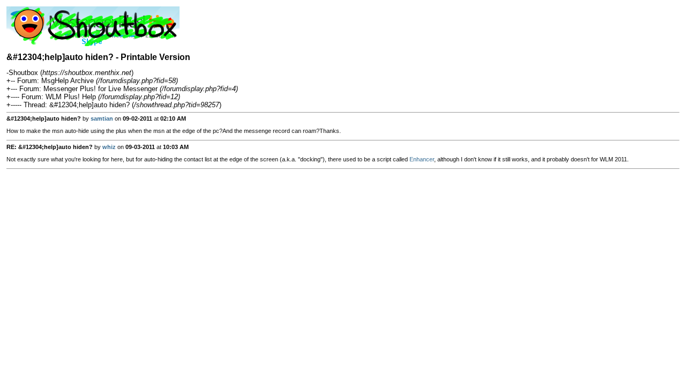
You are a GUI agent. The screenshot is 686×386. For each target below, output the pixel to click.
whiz (109, 147)
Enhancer (421, 159)
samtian (102, 118)
